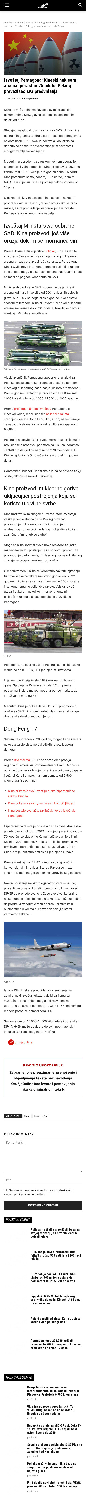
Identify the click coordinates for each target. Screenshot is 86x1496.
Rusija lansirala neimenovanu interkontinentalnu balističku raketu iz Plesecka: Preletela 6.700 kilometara (53, 1390)
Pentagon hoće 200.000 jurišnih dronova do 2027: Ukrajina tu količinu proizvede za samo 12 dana (56, 1344)
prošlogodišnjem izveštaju (32, 409)
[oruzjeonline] (43, 5)
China (27, 1116)
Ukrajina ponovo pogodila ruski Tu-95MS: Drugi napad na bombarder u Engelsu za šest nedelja (51, 1410)
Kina (36, 1116)
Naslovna (9, 22)
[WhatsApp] (26, 1106)
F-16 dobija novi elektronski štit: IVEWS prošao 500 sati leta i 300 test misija (56, 1255)
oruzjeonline (31, 98)
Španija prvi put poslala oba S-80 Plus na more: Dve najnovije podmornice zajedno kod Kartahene (54, 1448)
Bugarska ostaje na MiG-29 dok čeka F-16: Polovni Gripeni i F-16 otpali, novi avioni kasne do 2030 (54, 1429)
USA (45, 1116)
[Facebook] (8, 1106)
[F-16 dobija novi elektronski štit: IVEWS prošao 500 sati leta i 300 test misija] (15, 1258)
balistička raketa (57, 414)
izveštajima (22, 760)
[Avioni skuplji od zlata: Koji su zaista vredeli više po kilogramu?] (15, 1325)
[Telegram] (45, 1106)
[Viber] (54, 1106)
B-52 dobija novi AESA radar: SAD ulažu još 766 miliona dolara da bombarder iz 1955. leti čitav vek (53, 1277)
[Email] (36, 1106)
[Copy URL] (63, 1106)
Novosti (21, 22)
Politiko (49, 251)
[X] (17, 1106)
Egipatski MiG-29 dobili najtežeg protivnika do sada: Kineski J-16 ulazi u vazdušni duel (56, 1299)
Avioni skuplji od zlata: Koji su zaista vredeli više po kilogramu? (55, 1320)
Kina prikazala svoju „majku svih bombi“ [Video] (41, 803)
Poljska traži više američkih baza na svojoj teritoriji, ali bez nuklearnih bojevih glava (55, 1233)
